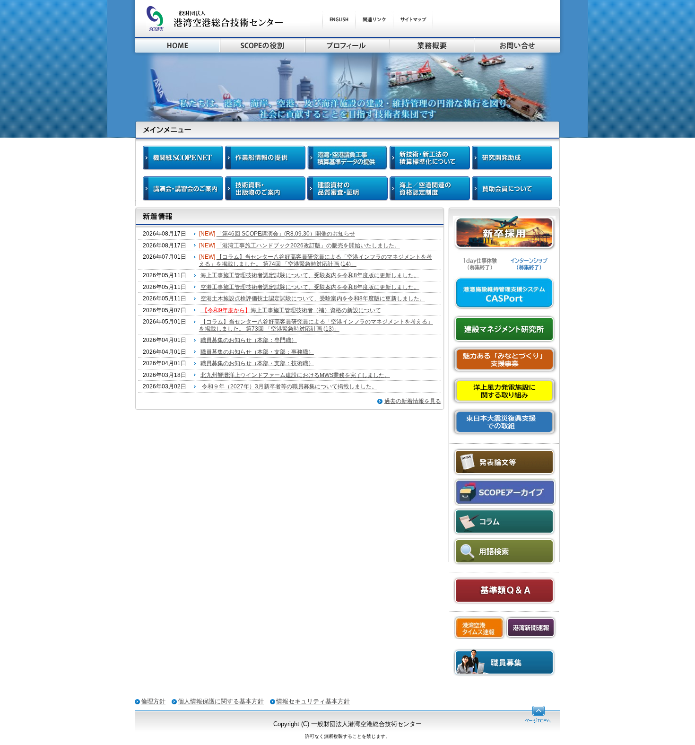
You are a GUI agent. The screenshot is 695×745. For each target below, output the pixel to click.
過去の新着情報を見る (412, 401)
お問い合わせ (517, 45)
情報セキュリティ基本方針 (313, 701)
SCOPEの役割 (262, 45)
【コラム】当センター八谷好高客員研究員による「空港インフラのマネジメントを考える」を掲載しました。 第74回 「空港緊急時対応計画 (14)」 (315, 260)
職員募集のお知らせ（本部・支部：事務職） (257, 352)
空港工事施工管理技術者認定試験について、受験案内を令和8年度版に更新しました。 (309, 287)
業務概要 (432, 45)
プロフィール (347, 45)
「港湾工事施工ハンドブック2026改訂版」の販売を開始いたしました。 (308, 245)
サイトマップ (413, 19)
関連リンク (374, 19)
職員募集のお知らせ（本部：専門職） (248, 340)
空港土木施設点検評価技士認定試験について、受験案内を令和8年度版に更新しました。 (312, 298)
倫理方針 (153, 701)
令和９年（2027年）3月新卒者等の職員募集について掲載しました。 (288, 386)
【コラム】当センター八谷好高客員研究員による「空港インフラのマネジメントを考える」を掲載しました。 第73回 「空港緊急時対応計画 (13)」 (316, 325)
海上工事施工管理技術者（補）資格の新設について (291, 310)
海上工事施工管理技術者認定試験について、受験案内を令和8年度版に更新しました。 (309, 275)
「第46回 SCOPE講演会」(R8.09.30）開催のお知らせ (286, 233)
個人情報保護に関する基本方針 (221, 701)
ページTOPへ (538, 714)
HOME (177, 45)
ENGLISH (338, 19)
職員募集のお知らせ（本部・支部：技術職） (257, 363)
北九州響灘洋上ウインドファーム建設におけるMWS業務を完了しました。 (295, 375)
